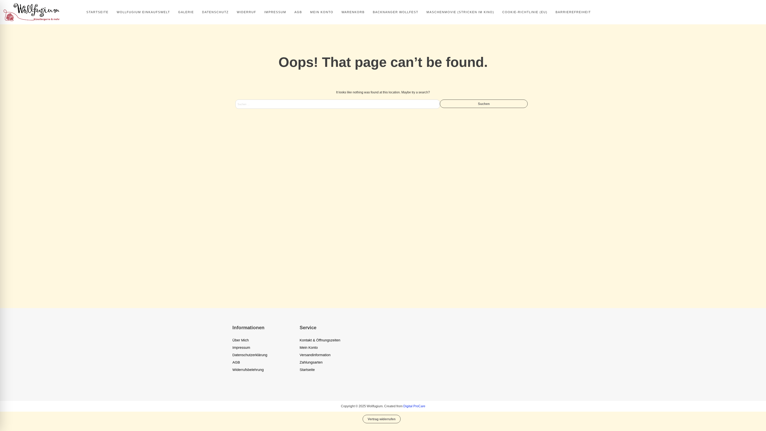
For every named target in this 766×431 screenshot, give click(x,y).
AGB (298, 12)
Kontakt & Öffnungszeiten (320, 340)
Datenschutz (215, 12)
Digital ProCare (414, 406)
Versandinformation (315, 355)
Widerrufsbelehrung (248, 370)
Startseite (97, 12)
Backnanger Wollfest (395, 12)
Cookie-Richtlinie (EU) (524, 12)
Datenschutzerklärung (249, 355)
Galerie (186, 12)
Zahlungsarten (311, 362)
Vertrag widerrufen (382, 419)
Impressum (275, 12)
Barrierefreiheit (573, 12)
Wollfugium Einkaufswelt (143, 12)
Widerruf (246, 12)
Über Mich (240, 340)
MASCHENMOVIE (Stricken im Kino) (460, 12)
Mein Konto (321, 12)
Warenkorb (353, 12)
